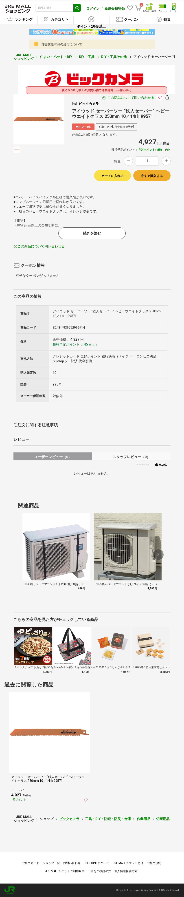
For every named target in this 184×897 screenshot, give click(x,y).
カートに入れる (113, 176)
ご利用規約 (154, 863)
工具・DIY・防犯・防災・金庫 (108, 819)
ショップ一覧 (51, 863)
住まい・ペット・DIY (56, 57)
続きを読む (92, 233)
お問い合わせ (72, 863)
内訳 (168, 149)
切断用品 (163, 819)
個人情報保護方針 (126, 871)
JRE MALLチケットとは (128, 863)
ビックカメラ (69, 819)
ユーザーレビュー (53, 457)
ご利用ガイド (30, 863)
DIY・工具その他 (114, 57)
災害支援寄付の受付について (61, 44)
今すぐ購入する (152, 176)
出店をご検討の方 (99, 871)
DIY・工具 (87, 57)
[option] (38, 119)
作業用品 (143, 819)
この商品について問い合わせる (130, 98)
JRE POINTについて (97, 863)
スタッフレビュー (131, 457)
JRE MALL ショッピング (24, 57)
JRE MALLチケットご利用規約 (65, 871)
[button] (158, 554)
